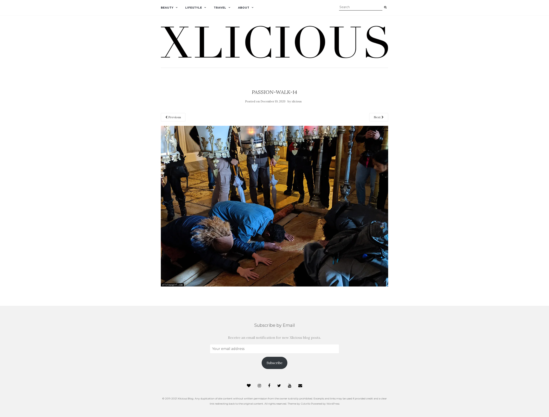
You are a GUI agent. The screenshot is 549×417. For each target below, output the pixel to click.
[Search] (385, 7)
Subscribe (274, 363)
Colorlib (305, 403)
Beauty (167, 7)
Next (378, 117)
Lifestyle (193, 7)
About (243, 7)
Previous (174, 117)
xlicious (297, 101)
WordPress (332, 403)
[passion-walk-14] (274, 206)
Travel (220, 7)
